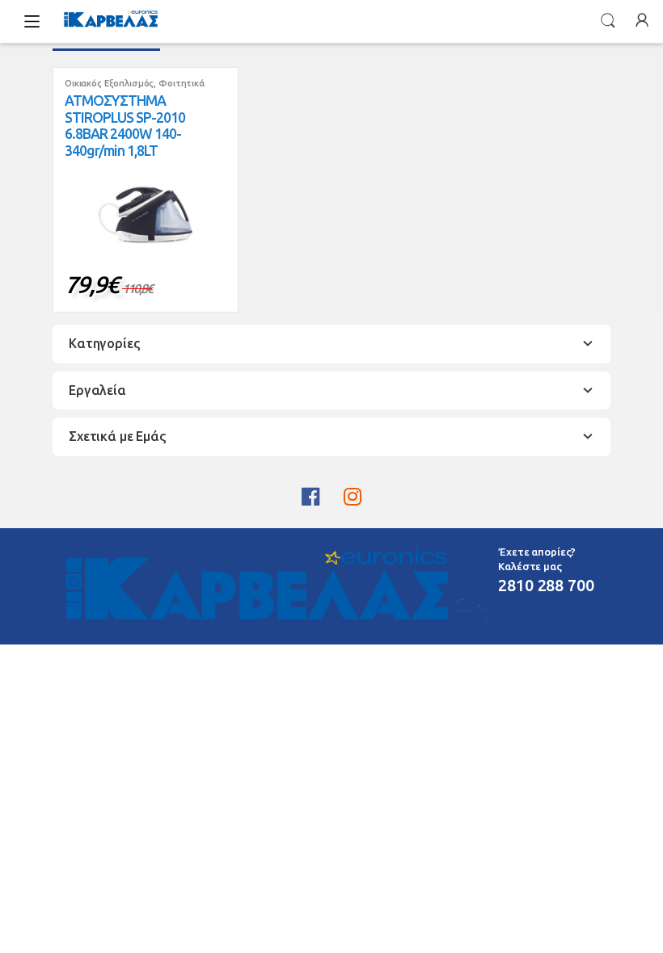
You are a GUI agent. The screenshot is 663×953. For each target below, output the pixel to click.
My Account (642, 21)
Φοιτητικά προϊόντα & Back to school (135, 88)
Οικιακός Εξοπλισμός (109, 83)
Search (608, 21)
